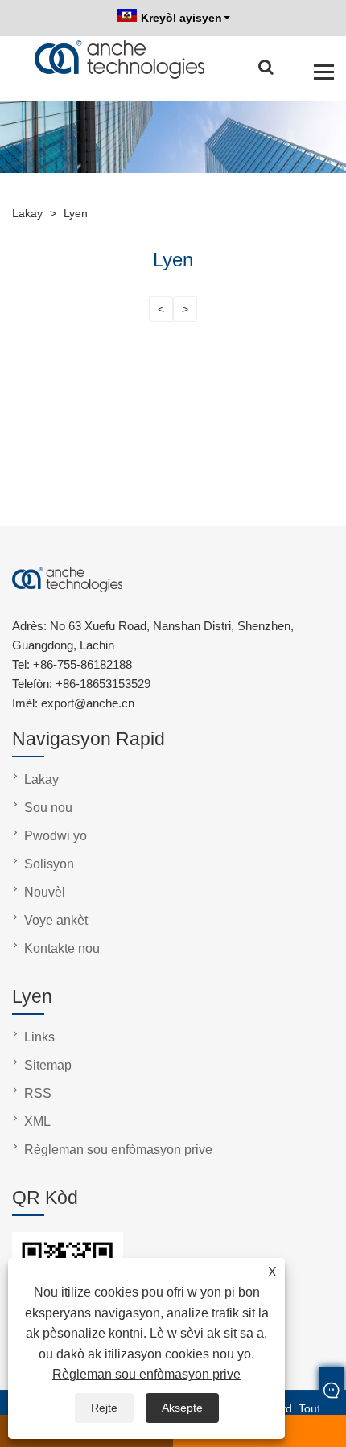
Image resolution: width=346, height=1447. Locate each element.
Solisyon (49, 864)
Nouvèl (44, 892)
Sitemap (48, 1065)
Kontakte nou (62, 948)
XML (37, 1121)
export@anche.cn (87, 703)
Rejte (104, 1407)
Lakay (41, 779)
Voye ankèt (56, 920)
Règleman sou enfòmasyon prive (146, 1374)
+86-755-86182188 (82, 664)
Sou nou (48, 807)
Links (39, 1037)
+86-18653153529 (103, 684)
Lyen (76, 213)
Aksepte (182, 1407)
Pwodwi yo (55, 836)
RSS (37, 1093)
